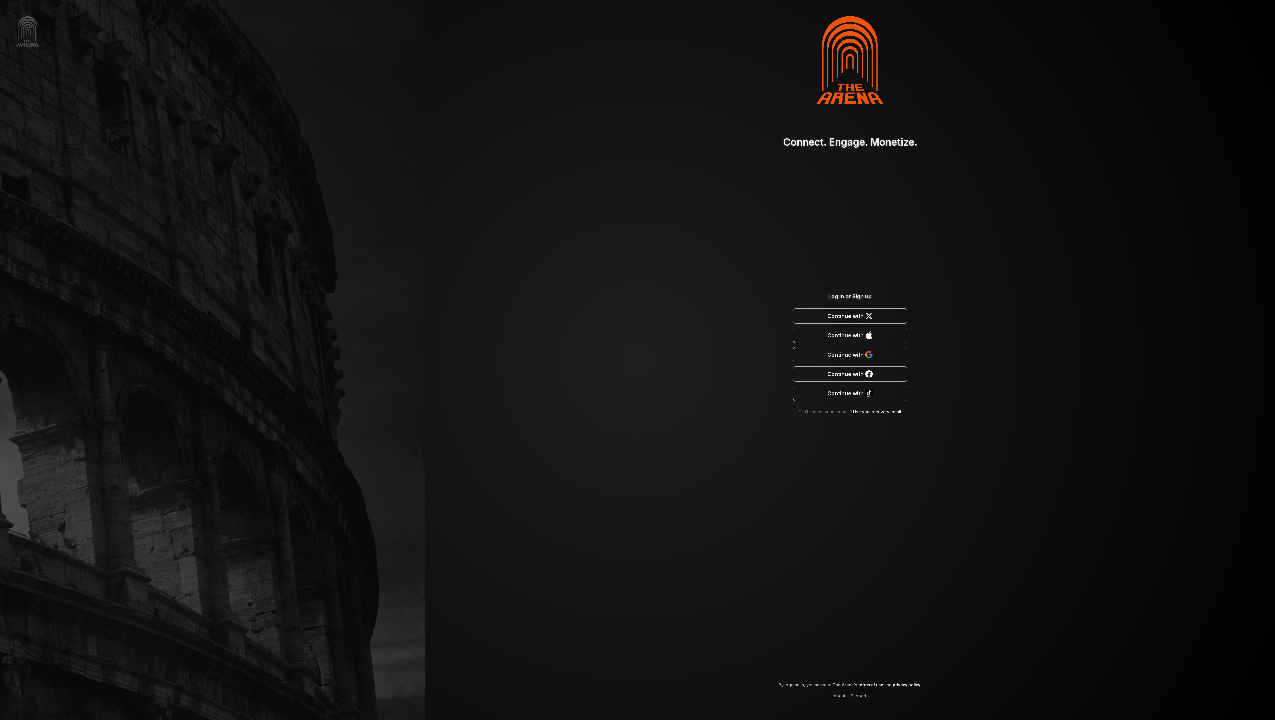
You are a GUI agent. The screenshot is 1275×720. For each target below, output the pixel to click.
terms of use (870, 684)
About (839, 695)
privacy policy (906, 684)
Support (858, 695)
